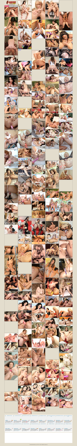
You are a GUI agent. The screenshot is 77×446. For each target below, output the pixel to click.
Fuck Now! (15, 6)
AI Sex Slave (7, 6)
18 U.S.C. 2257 (39, 444)
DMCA (43, 444)
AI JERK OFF (11, 6)
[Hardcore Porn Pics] (11, 2)
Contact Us (46, 444)
